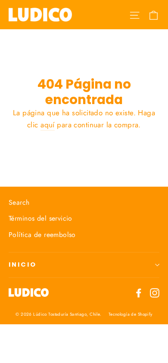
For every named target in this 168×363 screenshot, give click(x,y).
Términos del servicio (40, 218)
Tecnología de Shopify (130, 314)
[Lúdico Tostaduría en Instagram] (154, 292)
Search (19, 202)
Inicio (23, 264)
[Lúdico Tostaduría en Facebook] (138, 292)
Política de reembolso (42, 235)
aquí (47, 125)
